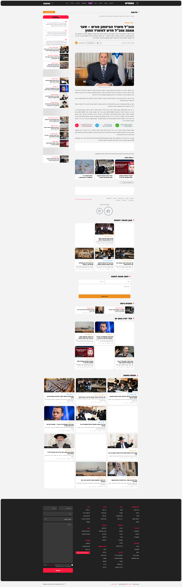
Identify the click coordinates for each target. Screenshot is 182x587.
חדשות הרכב (86, 513)
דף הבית (132, 16)
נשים (137, 552)
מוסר (137, 516)
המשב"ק (136, 537)
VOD (90, 3)
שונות (137, 522)
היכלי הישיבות (119, 567)
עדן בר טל (118, 200)
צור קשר (87, 549)
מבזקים (88, 543)
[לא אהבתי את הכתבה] (100, 211)
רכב (67, 3)
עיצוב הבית (136, 555)
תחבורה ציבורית (85, 519)
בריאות (104, 510)
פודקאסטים (119, 516)
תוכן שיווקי (103, 519)
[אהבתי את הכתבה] (108, 211)
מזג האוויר (103, 555)
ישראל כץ (124, 200)
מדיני (121, 537)
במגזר (121, 561)
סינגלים (104, 534)
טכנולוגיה (103, 513)
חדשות (111, 3)
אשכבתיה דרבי (119, 555)
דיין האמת (120, 564)
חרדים (100, 3)
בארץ (121, 528)
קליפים (104, 537)
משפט (104, 561)
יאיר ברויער (114, 584)
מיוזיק (105, 3)
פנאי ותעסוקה (135, 558)
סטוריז (121, 513)
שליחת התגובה (104, 296)
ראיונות (104, 540)
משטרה (120, 540)
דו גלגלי (88, 510)
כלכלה (104, 552)
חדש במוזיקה (102, 531)
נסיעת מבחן (86, 516)
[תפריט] (137, 3)
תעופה (88, 522)
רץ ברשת (120, 519)
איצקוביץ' (136, 531)
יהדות (121, 534)
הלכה (137, 513)
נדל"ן (104, 564)
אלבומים (104, 528)
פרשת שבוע (135, 519)
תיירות (104, 567)
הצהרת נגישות (86, 534)
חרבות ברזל (130, 200)
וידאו (95, 3)
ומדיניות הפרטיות (51, 565)
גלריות (78, 3)
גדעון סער (109, 198)
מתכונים (84, 3)
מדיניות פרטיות (86, 531)
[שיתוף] (45, 21)
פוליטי (127, 198)
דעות (105, 549)
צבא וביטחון (121, 198)
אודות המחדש (86, 546)
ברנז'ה (72, 3)
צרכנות (104, 516)
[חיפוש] (52, 3)
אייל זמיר (114, 198)
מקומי (104, 558)
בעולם (121, 531)
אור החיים (136, 510)
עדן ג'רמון (128, 584)
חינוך (137, 546)
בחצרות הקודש (118, 558)
